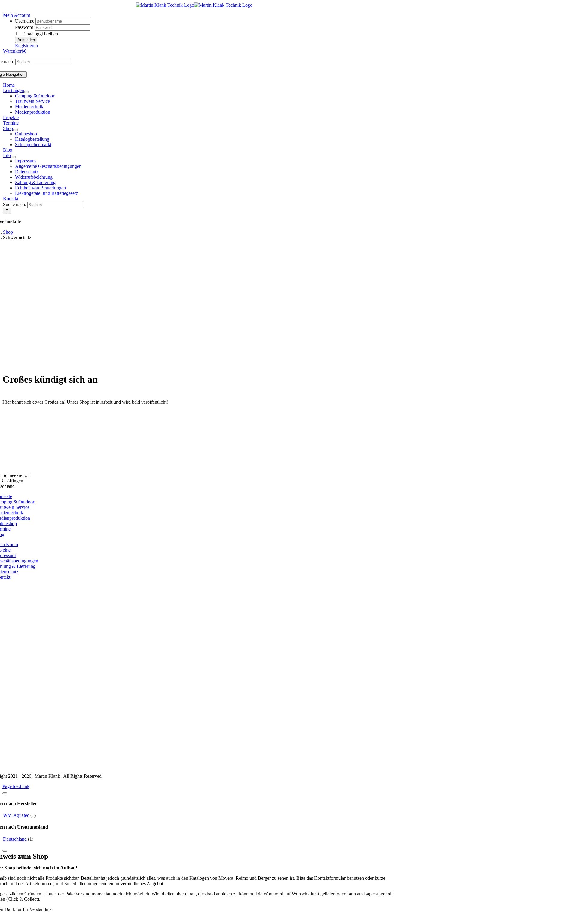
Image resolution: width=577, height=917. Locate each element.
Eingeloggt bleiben (39, 33)
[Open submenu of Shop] (15, 130)
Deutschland (15, 839)
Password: (25, 27)
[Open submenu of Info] (13, 157)
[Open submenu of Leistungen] (26, 92)
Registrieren (26, 45)
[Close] (4, 793)
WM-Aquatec (16, 815)
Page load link (15, 786)
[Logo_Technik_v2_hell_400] (194, 465)
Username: (25, 20)
